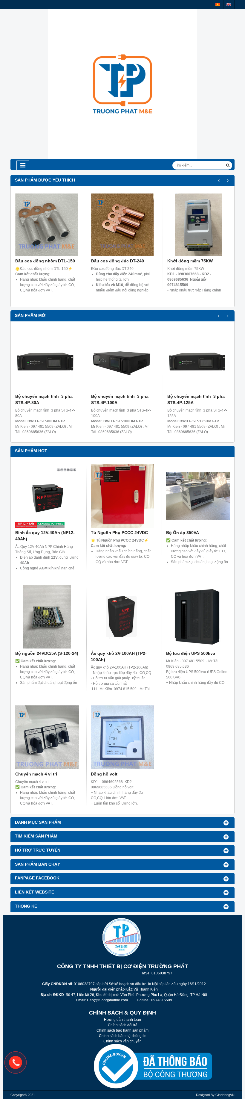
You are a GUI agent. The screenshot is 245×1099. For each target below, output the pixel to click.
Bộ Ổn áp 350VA (182, 532)
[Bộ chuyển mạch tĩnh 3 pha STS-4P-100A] (122, 360)
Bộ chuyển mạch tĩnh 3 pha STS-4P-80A (44, 399)
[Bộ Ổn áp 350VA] (198, 496)
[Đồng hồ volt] (122, 737)
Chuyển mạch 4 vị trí (36, 774)
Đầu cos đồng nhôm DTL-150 (45, 261)
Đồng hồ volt (104, 774)
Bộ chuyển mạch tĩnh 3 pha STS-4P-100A (119, 399)
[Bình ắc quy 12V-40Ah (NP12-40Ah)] (47, 496)
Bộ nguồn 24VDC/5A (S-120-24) (46, 653)
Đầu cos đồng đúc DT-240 (117, 261)
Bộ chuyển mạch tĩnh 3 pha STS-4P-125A (196, 399)
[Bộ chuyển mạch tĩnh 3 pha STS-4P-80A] (46, 360)
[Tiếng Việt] (217, 4)
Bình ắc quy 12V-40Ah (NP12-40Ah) (45, 535)
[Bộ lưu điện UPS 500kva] (198, 616)
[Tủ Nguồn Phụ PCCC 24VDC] (122, 496)
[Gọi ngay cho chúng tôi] (15, 1062)
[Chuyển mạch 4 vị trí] (47, 737)
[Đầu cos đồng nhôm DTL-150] (46, 225)
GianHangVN (225, 1095)
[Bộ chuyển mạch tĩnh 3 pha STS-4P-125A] (198, 360)
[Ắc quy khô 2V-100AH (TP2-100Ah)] (122, 616)
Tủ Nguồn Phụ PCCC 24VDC (119, 532)
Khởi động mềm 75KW (190, 261)
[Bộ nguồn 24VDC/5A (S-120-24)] (47, 616)
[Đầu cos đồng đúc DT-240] (122, 225)
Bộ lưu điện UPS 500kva (190, 653)
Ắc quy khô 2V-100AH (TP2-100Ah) (119, 656)
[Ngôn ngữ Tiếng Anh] (228, 4)
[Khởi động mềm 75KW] (198, 225)
